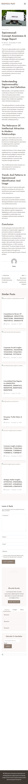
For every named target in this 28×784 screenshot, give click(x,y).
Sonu (6, 43)
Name (4, 537)
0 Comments (7, 45)
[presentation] (14, 304)
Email (4, 544)
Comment (5, 515)
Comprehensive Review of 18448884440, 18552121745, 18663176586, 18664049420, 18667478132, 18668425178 (14, 317)
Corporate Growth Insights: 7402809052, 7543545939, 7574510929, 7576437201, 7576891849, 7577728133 (13, 351)
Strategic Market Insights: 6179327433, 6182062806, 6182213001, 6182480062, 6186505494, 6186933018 (13, 483)
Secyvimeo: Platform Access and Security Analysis (21, 280)
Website (4, 551)
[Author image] (2, 43)
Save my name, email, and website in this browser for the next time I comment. (13, 556)
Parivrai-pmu (5, 29)
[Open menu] (25, 3)
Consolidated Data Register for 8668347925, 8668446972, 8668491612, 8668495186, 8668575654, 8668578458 (13, 385)
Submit (8, 646)
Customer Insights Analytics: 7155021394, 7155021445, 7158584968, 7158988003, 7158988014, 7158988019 (13, 449)
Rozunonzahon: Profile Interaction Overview (7, 279)
